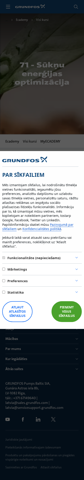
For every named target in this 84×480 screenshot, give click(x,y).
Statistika (15, 292)
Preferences (17, 281)
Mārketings (17, 269)
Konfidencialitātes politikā (41, 229)
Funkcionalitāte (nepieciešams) (33, 258)
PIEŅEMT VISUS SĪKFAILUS (67, 311)
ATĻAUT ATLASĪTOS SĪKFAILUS (17, 311)
